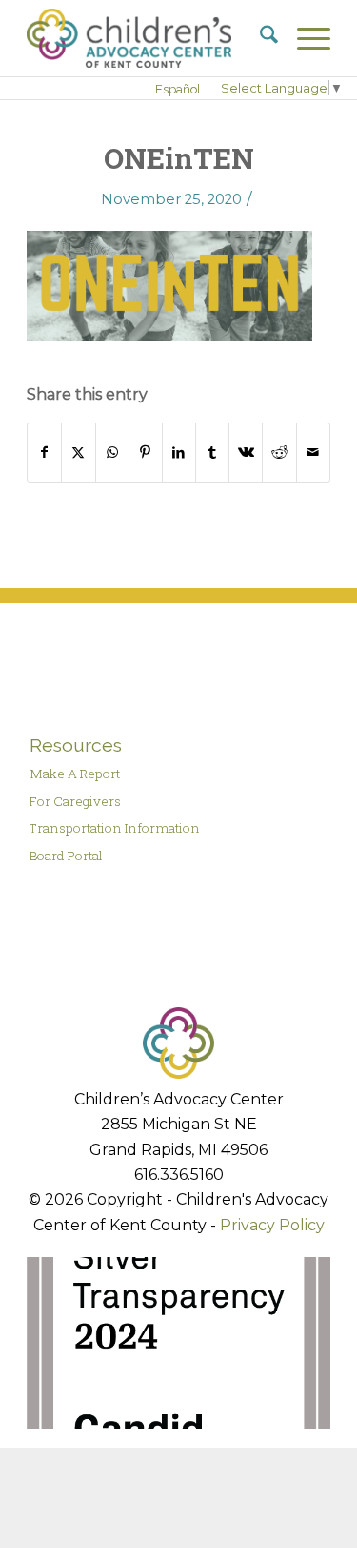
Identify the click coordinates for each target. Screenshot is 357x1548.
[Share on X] (78, 452)
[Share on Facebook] (44, 452)
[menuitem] (259, 38)
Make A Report (75, 773)
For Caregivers (75, 801)
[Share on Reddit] (279, 452)
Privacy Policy (272, 1225)
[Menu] (304, 38)
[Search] (259, 38)
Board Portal (66, 855)
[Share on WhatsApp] (112, 452)
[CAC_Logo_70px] (148, 38)
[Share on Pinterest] (145, 452)
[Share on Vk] (245, 452)
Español (178, 89)
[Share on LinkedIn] (179, 452)
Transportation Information (115, 827)
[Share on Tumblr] (212, 452)
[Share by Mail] (313, 452)
